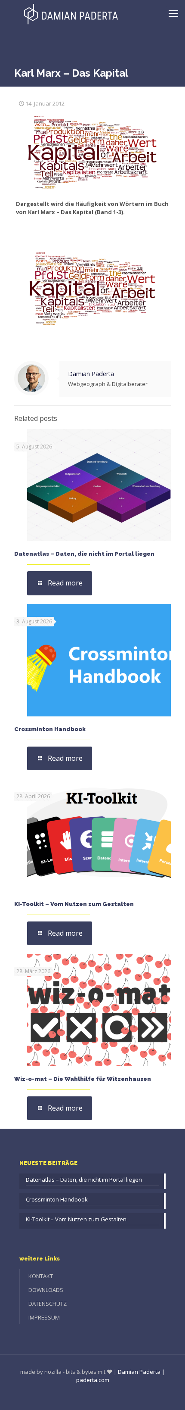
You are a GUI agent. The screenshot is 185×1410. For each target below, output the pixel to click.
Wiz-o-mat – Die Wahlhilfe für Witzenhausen (82, 1079)
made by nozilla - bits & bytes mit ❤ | (68, 1372)
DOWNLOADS (45, 1290)
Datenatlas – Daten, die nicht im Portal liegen (84, 554)
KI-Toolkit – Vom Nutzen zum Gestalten (74, 904)
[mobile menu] (173, 13)
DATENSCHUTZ (47, 1303)
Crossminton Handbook (50, 729)
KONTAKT (40, 1276)
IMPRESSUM (44, 1317)
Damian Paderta (91, 374)
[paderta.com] (71, 13)
